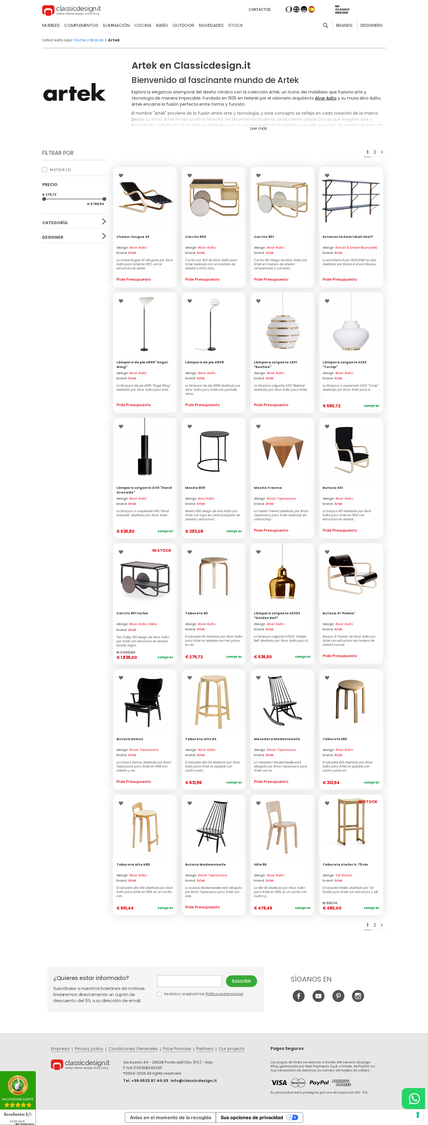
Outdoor (183, 25)
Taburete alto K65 (133, 864)
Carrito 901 (264, 236)
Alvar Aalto (326, 98)
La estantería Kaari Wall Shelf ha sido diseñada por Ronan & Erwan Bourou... (350, 262)
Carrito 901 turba (132, 613)
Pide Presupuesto (133, 279)
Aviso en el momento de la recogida (170, 1117)
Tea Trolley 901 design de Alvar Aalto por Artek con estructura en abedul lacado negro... (142, 641)
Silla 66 (260, 864)
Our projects (232, 1049)
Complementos (81, 25)
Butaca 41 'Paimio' (339, 613)
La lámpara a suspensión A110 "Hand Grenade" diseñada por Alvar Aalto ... (143, 513)
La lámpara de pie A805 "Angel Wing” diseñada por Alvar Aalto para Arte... (143, 388)
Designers (371, 25)
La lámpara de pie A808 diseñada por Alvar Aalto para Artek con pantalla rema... (212, 390)
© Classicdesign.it (87, 1065)
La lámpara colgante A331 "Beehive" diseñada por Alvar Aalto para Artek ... (281, 388)
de (304, 9)
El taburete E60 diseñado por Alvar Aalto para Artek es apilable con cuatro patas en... (348, 766)
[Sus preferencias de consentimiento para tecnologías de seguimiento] (417, 1114)
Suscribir (241, 981)
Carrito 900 (195, 236)
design (131, 247)
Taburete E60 (335, 739)
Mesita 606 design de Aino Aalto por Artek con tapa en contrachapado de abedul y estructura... (212, 515)
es (311, 9)
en (296, 9)
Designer (52, 237)
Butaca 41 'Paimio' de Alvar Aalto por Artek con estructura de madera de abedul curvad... (349, 641)
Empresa (60, 1049)
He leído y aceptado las (203, 993)
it (289, 9)
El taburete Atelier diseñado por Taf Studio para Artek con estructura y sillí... (351, 890)
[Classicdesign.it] (71, 11)
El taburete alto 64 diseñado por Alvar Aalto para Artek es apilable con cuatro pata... (212, 766)
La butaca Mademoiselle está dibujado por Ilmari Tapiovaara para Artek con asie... (213, 892)
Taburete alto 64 (200, 739)
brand (126, 252)
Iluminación (116, 25)
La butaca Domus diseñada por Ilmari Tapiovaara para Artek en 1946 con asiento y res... (143, 766)
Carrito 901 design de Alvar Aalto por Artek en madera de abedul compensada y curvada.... (280, 264)
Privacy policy (89, 1049)
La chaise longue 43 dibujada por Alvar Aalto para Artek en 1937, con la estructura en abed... (144, 264)
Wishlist (122, 175)
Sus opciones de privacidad (252, 1117)
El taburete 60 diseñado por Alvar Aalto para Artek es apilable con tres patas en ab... (213, 641)
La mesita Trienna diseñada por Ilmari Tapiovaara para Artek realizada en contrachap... (281, 515)
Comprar (372, 405)
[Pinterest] (338, 1000)
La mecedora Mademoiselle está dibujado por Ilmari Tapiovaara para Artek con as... (280, 766)
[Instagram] (358, 1000)
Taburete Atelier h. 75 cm (345, 864)
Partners (204, 1049)
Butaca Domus (129, 739)
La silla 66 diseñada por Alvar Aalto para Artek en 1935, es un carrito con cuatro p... (280, 892)
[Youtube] (318, 1000)
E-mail (191, 981)
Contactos (260, 9)
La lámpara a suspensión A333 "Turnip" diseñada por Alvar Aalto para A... (351, 388)
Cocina (142, 25)
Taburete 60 (196, 613)
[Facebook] (298, 1000)
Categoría (55, 223)
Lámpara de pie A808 (204, 362)
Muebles (51, 25)
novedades (211, 25)
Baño (162, 25)
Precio (50, 185)
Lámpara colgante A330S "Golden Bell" (277, 615)
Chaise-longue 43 (132, 236)
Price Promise (177, 1049)
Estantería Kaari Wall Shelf (348, 236)
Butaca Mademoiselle (205, 864)
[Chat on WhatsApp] (413, 1098)
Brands (344, 25)
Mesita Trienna (268, 487)
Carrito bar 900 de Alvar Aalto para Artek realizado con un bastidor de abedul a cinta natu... (211, 264)
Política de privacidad (224, 993)
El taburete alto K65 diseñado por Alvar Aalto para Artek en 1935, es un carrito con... (144, 892)
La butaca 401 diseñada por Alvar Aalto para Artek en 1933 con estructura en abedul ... (347, 515)
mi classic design (342, 9)
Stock (235, 25)
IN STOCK (60, 169)
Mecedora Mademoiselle (277, 739)
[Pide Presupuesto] (145, 199)
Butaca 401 (333, 487)
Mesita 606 (195, 487)
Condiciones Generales (133, 1049)
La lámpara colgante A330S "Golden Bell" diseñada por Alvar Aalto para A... (281, 639)
